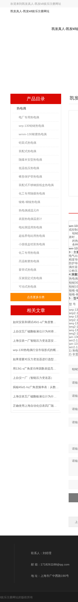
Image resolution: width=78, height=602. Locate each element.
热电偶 (21, 108)
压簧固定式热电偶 (30, 278)
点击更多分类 (36, 297)
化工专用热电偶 (29, 252)
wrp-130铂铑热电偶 (31, 125)
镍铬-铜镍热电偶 (29, 202)
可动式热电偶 (27, 286)
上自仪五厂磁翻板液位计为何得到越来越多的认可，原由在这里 (36, 331)
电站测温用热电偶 (30, 227)
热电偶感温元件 (29, 210)
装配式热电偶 (27, 151)
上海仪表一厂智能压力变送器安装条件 (36, 340)
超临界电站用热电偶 (32, 235)
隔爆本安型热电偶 (30, 159)
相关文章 (36, 310)
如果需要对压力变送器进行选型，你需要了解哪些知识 (36, 359)
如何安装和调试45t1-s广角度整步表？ (36, 322)
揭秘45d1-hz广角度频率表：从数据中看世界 (36, 387)
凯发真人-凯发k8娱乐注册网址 (41, 3)
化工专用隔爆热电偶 (32, 193)
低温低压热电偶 (29, 168)
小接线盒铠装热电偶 (32, 244)
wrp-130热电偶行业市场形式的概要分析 (36, 350)
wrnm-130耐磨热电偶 (33, 134)
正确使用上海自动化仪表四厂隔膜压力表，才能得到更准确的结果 (36, 405)
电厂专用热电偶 (29, 117)
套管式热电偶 (27, 269)
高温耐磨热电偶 (29, 261)
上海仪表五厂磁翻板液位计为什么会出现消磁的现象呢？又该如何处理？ (36, 396)
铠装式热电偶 (27, 142)
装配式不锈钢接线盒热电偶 (36, 185)
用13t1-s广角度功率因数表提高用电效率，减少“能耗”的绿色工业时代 (36, 368)
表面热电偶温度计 (30, 218)
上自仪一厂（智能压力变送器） (33, 377)
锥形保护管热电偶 (30, 176)
